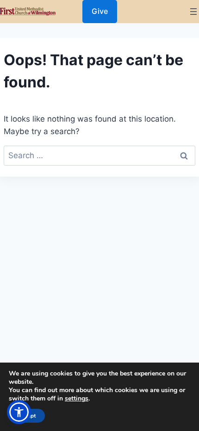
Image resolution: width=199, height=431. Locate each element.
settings (76, 398)
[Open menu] (193, 11)
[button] (19, 412)
